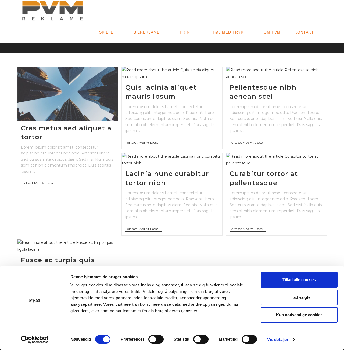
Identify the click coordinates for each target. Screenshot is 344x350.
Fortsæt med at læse (39, 183)
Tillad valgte (299, 297)
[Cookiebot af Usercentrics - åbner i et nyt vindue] (34, 340)
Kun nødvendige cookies (299, 314)
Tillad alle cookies (299, 279)
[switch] (156, 339)
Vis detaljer (277, 339)
